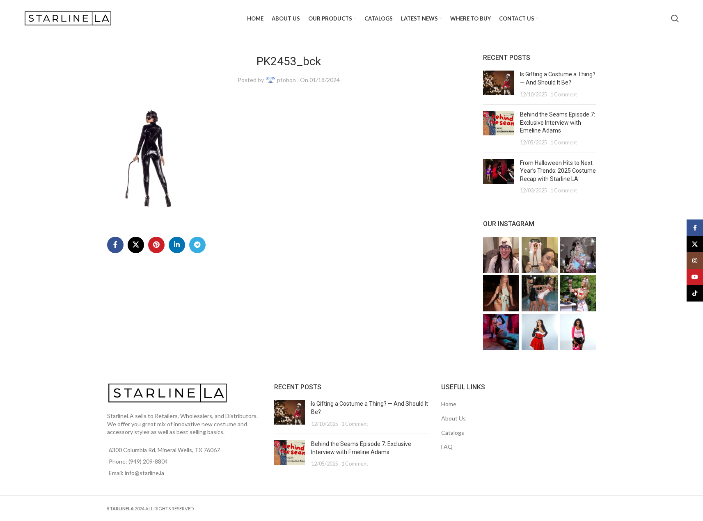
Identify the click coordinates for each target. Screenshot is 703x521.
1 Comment (563, 94)
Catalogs (452, 432)
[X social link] (136, 245)
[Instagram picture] (501, 255)
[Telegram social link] (197, 245)
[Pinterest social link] (156, 245)
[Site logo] (69, 17)
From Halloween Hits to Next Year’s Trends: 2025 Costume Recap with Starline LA (558, 171)
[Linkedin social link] (177, 245)
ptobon (286, 79)
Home (448, 403)
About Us (453, 418)
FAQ (447, 446)
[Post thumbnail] (498, 84)
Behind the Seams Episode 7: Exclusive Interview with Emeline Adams (557, 122)
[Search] (675, 18)
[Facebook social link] (115, 245)
